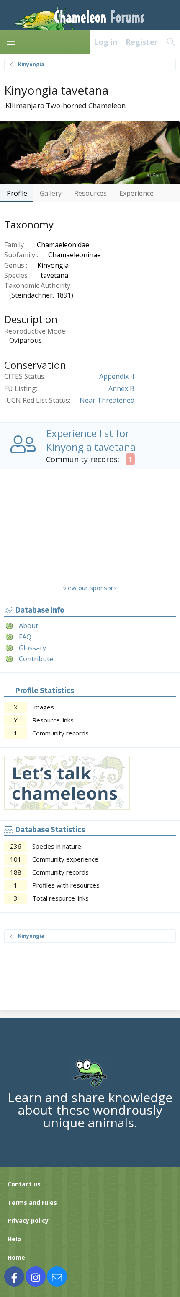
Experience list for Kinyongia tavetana (91, 440)
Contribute (36, 658)
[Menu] (11, 42)
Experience (136, 193)
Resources (90, 193)
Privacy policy (28, 1221)
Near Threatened (107, 400)
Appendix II (116, 376)
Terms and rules (32, 1202)
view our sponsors (90, 587)
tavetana (54, 275)
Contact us (24, 1184)
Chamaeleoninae (74, 254)
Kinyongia (53, 265)
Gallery (51, 193)
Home (16, 1257)
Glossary (32, 647)
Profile (17, 193)
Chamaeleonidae (63, 244)
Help (14, 1239)
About (28, 625)
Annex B (121, 388)
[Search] (171, 42)
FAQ (25, 637)
